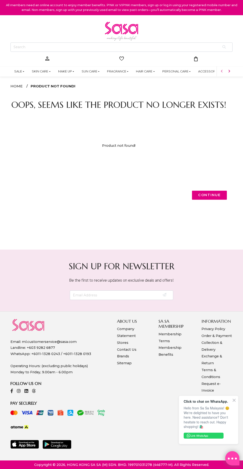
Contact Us (126, 349)
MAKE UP (65, 71)
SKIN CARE (40, 71)
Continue (209, 195)
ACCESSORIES (209, 71)
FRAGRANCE (116, 71)
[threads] (34, 391)
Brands (123, 356)
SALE (18, 71)
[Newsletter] (164, 295)
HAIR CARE (144, 71)
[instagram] (19, 391)
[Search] (224, 47)
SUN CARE (89, 71)
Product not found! (53, 86)
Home (16, 86)
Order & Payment (216, 336)
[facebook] (11, 391)
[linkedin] (26, 391)
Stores (122, 343)
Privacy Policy (213, 329)
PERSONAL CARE (175, 71)
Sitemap (124, 363)
